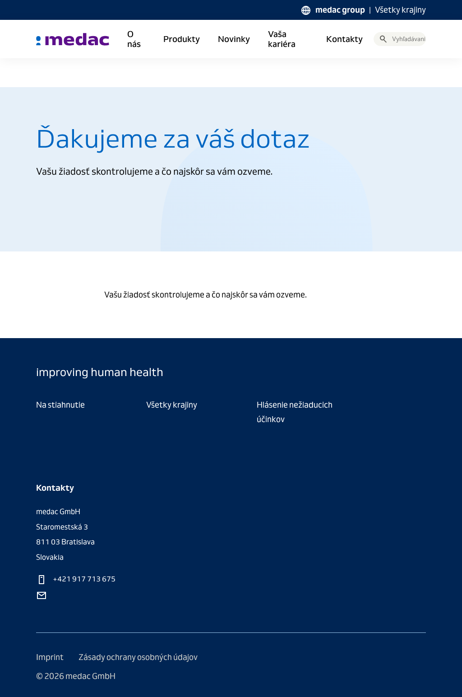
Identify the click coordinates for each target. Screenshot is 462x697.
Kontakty (344, 39)
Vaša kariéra (282, 39)
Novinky (234, 39)
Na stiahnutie (60, 405)
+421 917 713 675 (83, 579)
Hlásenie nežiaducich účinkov (295, 412)
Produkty (181, 39)
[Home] (72, 39)
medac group (340, 10)
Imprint (50, 657)
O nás (134, 39)
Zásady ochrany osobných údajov (138, 657)
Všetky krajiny (400, 10)
